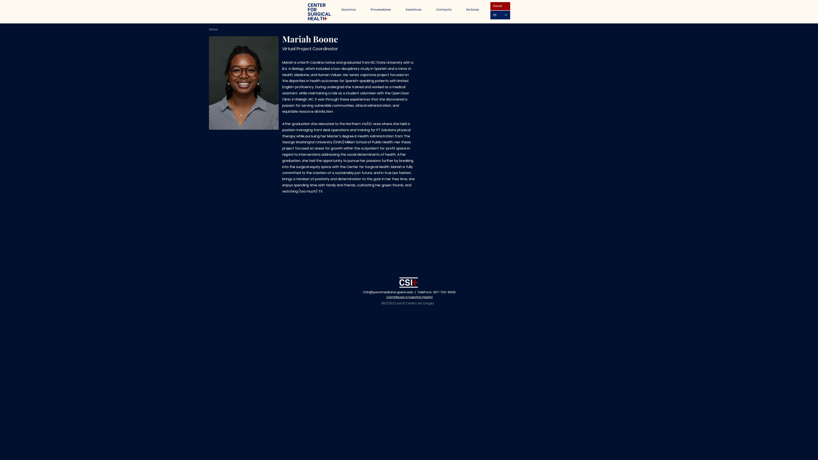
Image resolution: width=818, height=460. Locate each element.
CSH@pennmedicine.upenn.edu (388, 292)
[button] (413, 9)
